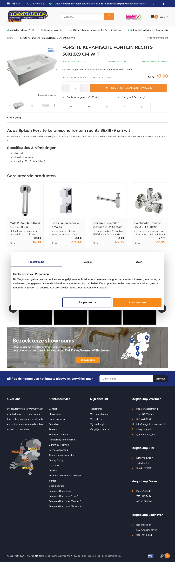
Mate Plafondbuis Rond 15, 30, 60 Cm (25, 225)
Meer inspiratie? (57, 485)
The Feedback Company (108, 555)
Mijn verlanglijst (98, 424)
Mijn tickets (96, 419)
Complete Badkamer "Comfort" (65, 501)
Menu (15, 3)
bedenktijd (53, 30)
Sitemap (41, 555)
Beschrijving (14, 117)
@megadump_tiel (145, 434)
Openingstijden (57, 419)
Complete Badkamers (60, 491)
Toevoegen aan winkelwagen (130, 88)
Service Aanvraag (58, 450)
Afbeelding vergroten (48, 95)
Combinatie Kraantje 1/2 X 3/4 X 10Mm (147, 225)
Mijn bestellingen (99, 414)
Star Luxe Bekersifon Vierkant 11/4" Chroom (107, 225)
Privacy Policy (56, 460)
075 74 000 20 (144, 419)
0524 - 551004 (144, 501)
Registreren (96, 408)
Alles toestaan (137, 302)
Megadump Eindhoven (147, 515)
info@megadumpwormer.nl (150, 424)
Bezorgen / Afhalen (59, 434)
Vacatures (54, 465)
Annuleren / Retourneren (62, 439)
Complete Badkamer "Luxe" (63, 496)
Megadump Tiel (143, 448)
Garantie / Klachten (59, 444)
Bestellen (54, 424)
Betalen (53, 429)
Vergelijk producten (100, 429)
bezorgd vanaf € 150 (22, 30)
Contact (53, 408)
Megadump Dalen (144, 481)
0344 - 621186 (144, 468)
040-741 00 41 (144, 535)
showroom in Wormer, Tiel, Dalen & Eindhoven (97, 30)
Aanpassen (85, 302)
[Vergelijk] (154, 3)
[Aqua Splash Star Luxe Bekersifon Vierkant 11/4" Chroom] (108, 200)
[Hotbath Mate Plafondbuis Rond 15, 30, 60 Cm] (25, 200)
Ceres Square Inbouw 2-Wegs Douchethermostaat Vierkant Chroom (65, 225)
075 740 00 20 (37, 3)
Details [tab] (87, 261)
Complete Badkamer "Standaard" (66, 506)
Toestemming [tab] (36, 261)
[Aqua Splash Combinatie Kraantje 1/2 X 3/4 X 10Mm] (150, 200)
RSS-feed (31, 555)
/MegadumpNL (144, 429)
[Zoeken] (109, 16)
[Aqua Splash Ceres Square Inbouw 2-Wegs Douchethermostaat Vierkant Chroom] (67, 200)
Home (10, 37)
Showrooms (55, 414)
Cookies (53, 470)
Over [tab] (139, 261)
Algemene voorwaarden (62, 455)
